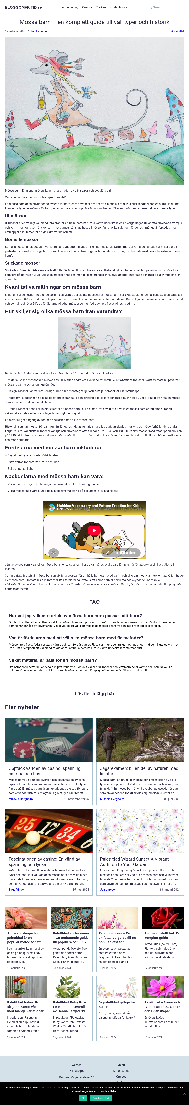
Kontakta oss (118, 7)
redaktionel (177, 30)
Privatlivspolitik (101, 1098)
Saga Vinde (16, 889)
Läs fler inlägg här (94, 693)
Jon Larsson (38, 31)
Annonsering (70, 7)
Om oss (87, 7)
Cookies (101, 7)
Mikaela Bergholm (21, 799)
